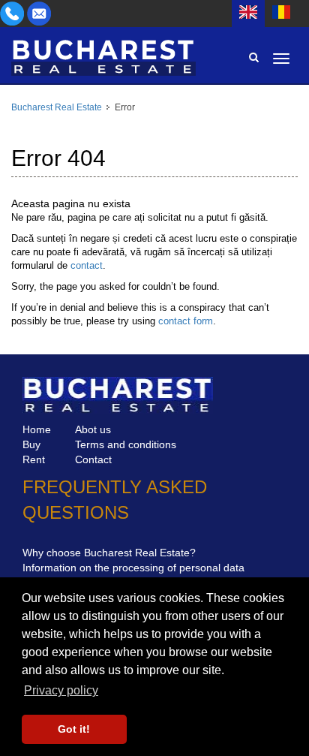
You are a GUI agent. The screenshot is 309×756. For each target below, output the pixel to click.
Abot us (93, 429)
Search (253, 57)
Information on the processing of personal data (133, 568)
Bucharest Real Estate (56, 107)
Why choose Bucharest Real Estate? (109, 553)
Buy (31, 444)
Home (36, 429)
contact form (185, 321)
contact (86, 265)
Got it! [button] (74, 729)
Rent (33, 459)
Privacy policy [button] (61, 690)
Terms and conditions (125, 444)
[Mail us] (39, 13)
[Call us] (13, 13)
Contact (93, 459)
